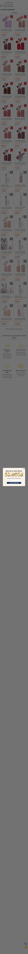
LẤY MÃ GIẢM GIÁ (14, 482)
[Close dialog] (24, 469)
